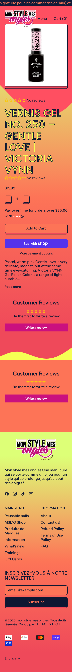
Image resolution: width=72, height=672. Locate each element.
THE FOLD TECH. (48, 624)
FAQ (44, 546)
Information (15, 540)
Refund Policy (52, 529)
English (10, 658)
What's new (14, 546)
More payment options (36, 253)
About (46, 516)
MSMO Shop (15, 522)
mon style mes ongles (33, 620)
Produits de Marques (14, 531)
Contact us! (50, 522)
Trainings (12, 553)
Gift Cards (13, 559)
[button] (15, 100)
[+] (26, 199)
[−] (8, 199)
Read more (13, 287)
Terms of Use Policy (52, 537)
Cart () (61, 19)
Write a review (36, 327)
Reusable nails (17, 516)
